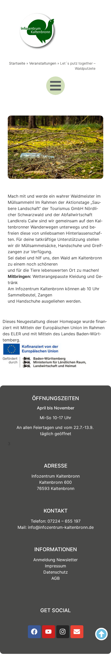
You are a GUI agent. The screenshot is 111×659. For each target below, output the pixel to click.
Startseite (17, 63)
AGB (55, 578)
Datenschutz (55, 572)
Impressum (55, 565)
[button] (55, 85)
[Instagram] (62, 631)
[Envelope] (76, 631)
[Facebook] (34, 631)
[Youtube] (48, 631)
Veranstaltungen (42, 63)
